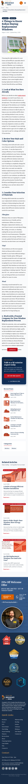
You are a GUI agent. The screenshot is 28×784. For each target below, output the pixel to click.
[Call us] (21, 3)
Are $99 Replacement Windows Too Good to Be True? (12, 558)
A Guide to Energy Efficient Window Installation (13, 487)
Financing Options (6, 741)
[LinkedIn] (6, 768)
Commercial (18, 734)
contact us (12, 349)
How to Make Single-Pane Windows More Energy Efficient (13, 522)
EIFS (3, 724)
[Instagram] (12, 768)
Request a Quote (7, 597)
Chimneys (17, 726)
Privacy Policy (23, 774)
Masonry (4, 734)
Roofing (17, 722)
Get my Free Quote (14, 376)
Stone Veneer (5, 726)
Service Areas (5, 736)
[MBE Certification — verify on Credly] (21, 682)
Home (2, 7)
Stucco (3, 722)
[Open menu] (25, 3)
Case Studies (5, 743)
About (3, 738)
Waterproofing (19, 719)
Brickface (4, 719)
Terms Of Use (12, 775)
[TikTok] (9, 768)
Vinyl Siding (5, 729)
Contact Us (5, 748)
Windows (17, 729)
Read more (7, 497)
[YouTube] (16, 768)
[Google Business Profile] (3, 768)
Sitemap (17, 775)
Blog (7, 7)
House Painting (6, 731)
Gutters (17, 724)
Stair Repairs (18, 731)
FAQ (3, 745)
